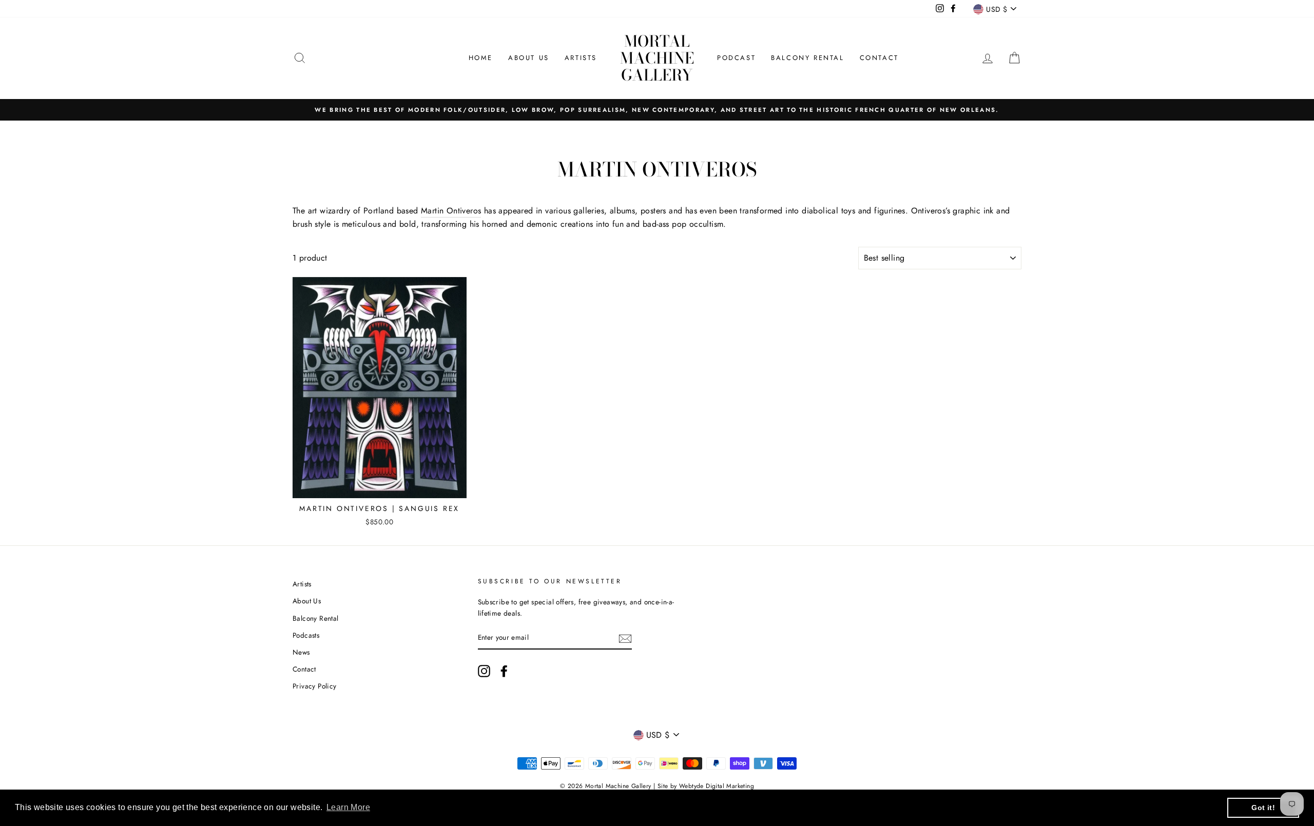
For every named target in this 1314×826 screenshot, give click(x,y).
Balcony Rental (807, 58)
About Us (528, 58)
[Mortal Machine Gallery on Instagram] (484, 671)
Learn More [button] (348, 807)
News (301, 652)
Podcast (736, 58)
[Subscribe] (625, 638)
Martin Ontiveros (451, 211)
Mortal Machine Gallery (657, 58)
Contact (879, 58)
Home (481, 58)
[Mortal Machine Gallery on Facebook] (504, 671)
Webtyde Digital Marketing (716, 786)
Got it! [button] (1263, 807)
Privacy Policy (315, 686)
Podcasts (306, 635)
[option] (657, 109)
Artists (581, 58)
